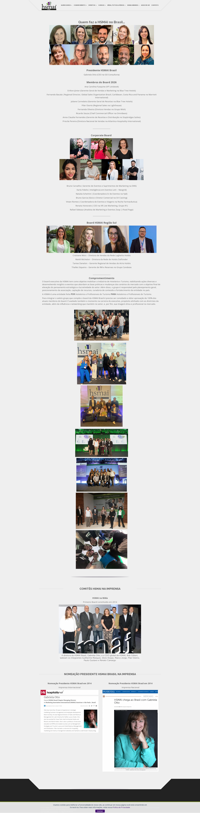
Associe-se (145, 5)
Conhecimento (80, 5)
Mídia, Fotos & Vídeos (115, 5)
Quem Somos (66, 5)
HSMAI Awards (132, 5)
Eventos (92, 5)
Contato (155, 5)
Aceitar (100, 811)
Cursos (101, 5)
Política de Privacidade (121, 807)
